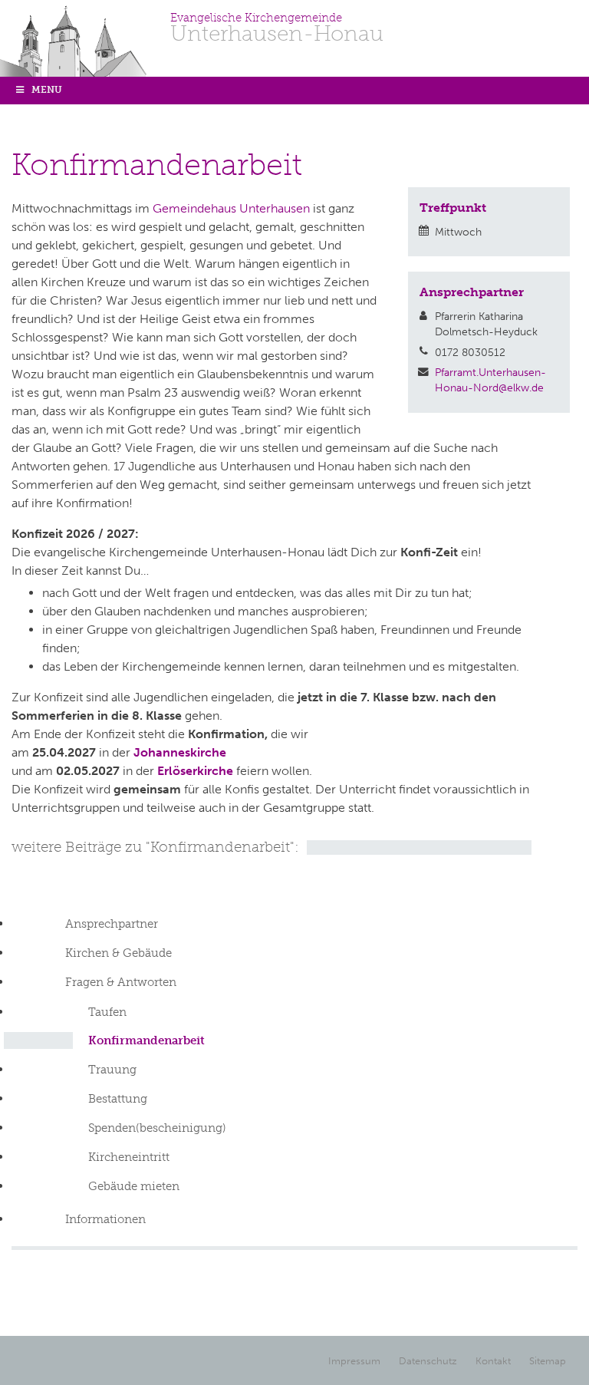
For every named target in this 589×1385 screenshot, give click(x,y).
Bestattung (117, 1099)
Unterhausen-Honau (276, 28)
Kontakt (493, 1361)
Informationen (105, 1219)
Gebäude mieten (133, 1186)
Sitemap (547, 1361)
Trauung (112, 1070)
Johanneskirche (179, 752)
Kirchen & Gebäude (118, 953)
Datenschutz (428, 1361)
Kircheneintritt (128, 1157)
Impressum (354, 1361)
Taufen (107, 1012)
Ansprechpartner (111, 924)
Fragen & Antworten (120, 982)
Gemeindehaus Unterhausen (231, 208)
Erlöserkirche (195, 770)
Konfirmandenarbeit (146, 1040)
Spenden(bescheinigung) (157, 1128)
